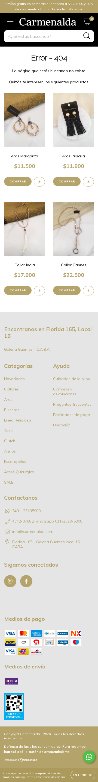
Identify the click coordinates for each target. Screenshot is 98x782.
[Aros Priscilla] (88, 182)
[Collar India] (39, 290)
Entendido (83, 775)
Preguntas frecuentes (72, 404)
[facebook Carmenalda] (26, 581)
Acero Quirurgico (19, 471)
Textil (8, 430)
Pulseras (11, 409)
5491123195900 (26, 510)
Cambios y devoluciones (64, 391)
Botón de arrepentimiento (49, 752)
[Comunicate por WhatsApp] (89, 757)
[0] (86, 23)
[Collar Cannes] (88, 290)
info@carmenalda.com (32, 531)
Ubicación (62, 425)
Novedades (14, 378)
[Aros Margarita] (39, 182)
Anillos (10, 451)
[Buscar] (87, 36)
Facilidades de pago (71, 414)
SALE (8, 482)
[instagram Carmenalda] (10, 581)
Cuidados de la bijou (71, 378)
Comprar (18, 181)
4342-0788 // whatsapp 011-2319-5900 (47, 521)
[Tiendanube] (21, 761)
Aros (8, 399)
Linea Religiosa (17, 420)
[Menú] (10, 22)
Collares (11, 389)
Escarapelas (15, 461)
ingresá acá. (14, 752)
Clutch (9, 440)
